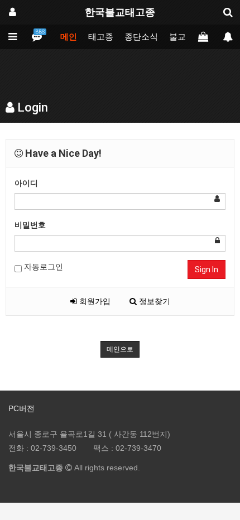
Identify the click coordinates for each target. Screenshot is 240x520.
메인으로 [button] (120, 349)
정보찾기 (153, 301)
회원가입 (94, 301)
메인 (68, 37)
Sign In (206, 269)
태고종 (100, 37)
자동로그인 (42, 266)
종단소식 (141, 37)
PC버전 (21, 408)
